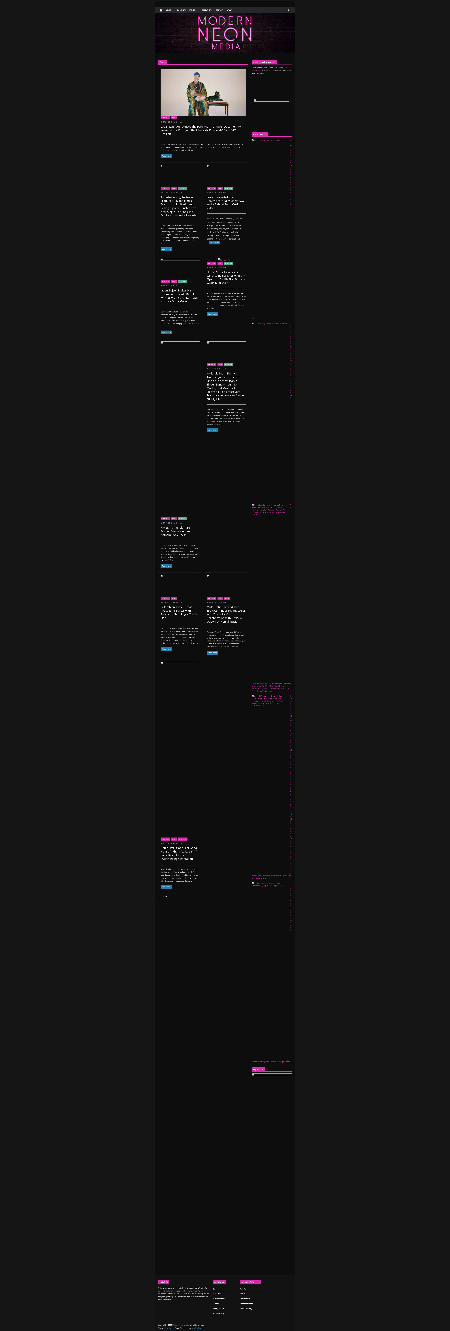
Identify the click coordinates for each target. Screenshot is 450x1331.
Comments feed (246, 1304)
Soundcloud (256, 71)
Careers (216, 1304)
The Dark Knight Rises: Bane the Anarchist (291, 361)
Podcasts (181, 10)
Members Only (218, 1313)
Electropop (183, 839)
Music (168, 10)
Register (243, 1289)
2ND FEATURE (165, 118)
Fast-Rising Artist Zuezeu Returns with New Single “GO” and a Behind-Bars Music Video (226, 202)
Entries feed (245, 1299)
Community (207, 10)
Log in (242, 1294)
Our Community (219, 1299)
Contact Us (217, 1294)
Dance (174, 118)
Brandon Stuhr (177, 122)
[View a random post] (289, 10)
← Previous (163, 896)
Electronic (182, 188)
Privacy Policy (218, 1308)
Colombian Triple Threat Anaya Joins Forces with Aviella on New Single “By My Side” (179, 612)
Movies (192, 10)
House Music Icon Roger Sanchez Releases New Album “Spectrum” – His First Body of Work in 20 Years (226, 277)
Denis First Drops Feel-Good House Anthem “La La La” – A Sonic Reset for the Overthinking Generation (179, 853)
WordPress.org (246, 1308)
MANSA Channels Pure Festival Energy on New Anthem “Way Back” (175, 531)
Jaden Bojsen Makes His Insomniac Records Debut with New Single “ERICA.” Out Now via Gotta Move (179, 295)
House (227, 598)
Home (215, 1289)
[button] (172, 10)
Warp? (229, 10)
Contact (219, 10)
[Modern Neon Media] (161, 10)
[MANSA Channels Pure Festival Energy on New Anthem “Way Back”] (180, 429)
